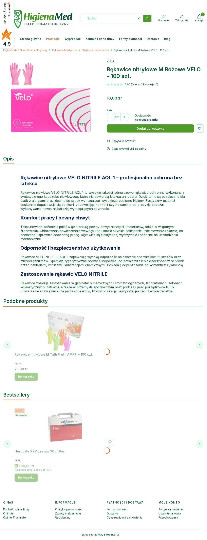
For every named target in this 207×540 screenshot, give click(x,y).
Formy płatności (117, 509)
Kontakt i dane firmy (16, 509)
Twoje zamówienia (170, 509)
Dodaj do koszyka (150, 128)
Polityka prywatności (68, 509)
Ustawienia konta (169, 513)
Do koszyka (26, 376)
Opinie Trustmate (14, 517)
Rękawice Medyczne (64, 50)
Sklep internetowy (99, 534)
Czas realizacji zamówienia (125, 517)
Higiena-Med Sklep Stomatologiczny (25, 50)
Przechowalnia (168, 517)
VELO (110, 61)
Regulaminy (62, 517)
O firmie (8, 513)
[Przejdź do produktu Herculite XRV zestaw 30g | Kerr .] (65, 427)
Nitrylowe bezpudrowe (95, 50)
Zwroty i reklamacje (68, 513)
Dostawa (112, 513)
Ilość (110, 110)
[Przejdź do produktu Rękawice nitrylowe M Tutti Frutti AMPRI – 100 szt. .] (65, 330)
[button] (147, 18)
